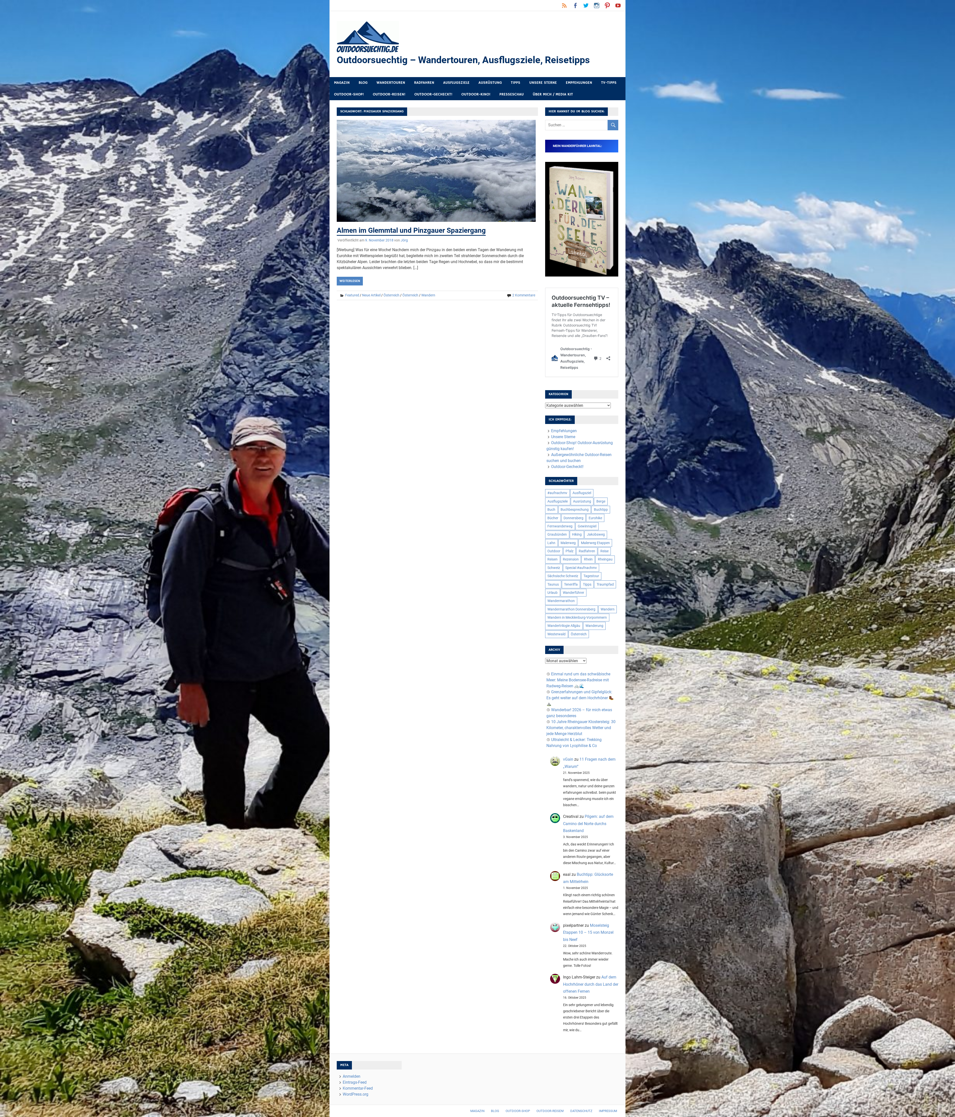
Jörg (404, 240)
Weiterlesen (349, 281)
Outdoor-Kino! (475, 94)
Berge (600, 501)
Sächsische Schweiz (562, 576)
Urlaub (552, 593)
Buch (551, 510)
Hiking (577, 534)
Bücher (552, 518)
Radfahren (424, 82)
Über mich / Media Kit (553, 94)
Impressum (608, 1111)
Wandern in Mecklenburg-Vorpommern (577, 617)
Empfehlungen (579, 82)
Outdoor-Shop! (349, 94)
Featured (352, 295)
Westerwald (556, 634)
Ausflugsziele (456, 82)
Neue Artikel (371, 295)
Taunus (553, 584)
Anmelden (351, 1076)
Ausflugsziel (582, 493)
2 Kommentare (523, 295)
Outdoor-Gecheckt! (433, 94)
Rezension (571, 559)
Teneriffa (571, 584)
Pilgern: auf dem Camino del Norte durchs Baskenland (588, 823)
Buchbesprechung (575, 510)
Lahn (551, 543)
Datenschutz (581, 1111)
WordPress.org (355, 1094)
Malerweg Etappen (595, 543)
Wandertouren (391, 82)
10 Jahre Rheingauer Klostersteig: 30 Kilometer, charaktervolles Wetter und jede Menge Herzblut (581, 727)
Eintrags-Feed (355, 1082)
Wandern (428, 295)
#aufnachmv (557, 493)
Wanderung (594, 626)
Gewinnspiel (587, 526)
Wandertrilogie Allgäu (563, 626)
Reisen (552, 559)
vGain (568, 759)
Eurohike (595, 518)
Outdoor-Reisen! (389, 94)
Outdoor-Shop (518, 1111)
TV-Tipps (609, 82)
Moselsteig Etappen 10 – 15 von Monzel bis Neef (588, 932)
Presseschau (511, 94)
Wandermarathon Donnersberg (571, 609)
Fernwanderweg (560, 526)
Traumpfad (605, 584)
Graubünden (557, 534)
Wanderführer (573, 593)
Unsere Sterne (543, 82)
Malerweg (568, 543)
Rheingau (605, 559)
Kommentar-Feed (358, 1088)
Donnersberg (573, 518)
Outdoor (553, 551)
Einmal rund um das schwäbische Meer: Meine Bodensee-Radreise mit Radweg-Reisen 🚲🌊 (578, 680)
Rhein (588, 559)
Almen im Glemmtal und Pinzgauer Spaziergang (411, 230)
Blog (363, 82)
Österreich (391, 295)
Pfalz (569, 551)
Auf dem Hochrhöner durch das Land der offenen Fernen (590, 984)
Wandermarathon (561, 601)
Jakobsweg (596, 534)
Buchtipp (601, 510)
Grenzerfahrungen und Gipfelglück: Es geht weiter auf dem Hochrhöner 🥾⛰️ (580, 698)
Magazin (342, 82)
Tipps (515, 82)
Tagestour (591, 576)
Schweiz (553, 568)
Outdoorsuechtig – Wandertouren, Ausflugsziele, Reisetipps (463, 59)
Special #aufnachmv (581, 568)
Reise (604, 551)
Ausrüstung (490, 82)
